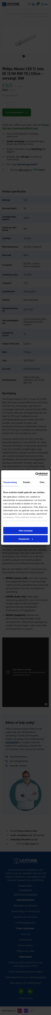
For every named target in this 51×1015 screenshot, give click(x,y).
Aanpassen (23, 539)
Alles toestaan (26, 530)
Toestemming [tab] (10, 482)
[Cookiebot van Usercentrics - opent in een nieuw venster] (36, 474)
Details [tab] (26, 482)
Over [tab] (42, 482)
